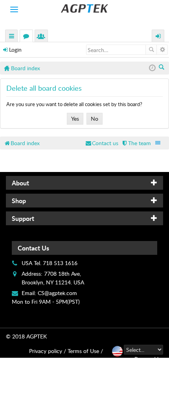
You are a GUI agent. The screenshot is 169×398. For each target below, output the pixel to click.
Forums (28, 37)
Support (23, 218)
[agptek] (84, 8)
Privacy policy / (47, 351)
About (20, 182)
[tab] (84, 183)
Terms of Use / (85, 351)
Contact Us (33, 247)
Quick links (11, 37)
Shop (19, 200)
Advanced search (162, 49)
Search (151, 49)
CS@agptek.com (57, 293)
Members (43, 37)
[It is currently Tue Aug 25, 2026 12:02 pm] (152, 68)
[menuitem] (136, 143)
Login (15, 49)
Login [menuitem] (158, 37)
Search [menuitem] (162, 67)
